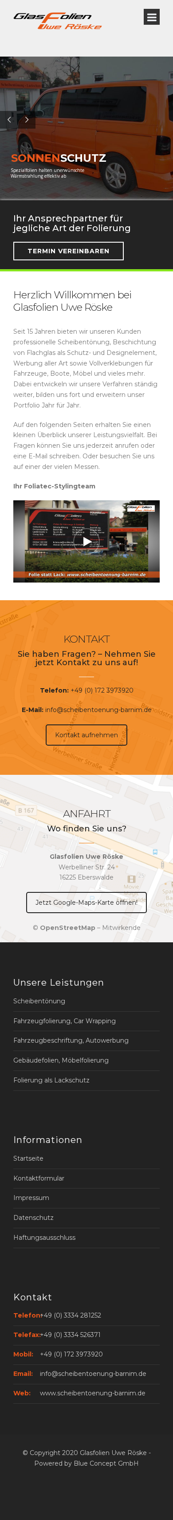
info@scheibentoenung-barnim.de (98, 710)
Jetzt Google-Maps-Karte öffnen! (86, 903)
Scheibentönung (39, 1001)
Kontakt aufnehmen (86, 735)
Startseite (28, 1158)
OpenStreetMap (67, 928)
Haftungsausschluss (44, 1238)
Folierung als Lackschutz (51, 1080)
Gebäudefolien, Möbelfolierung (61, 1060)
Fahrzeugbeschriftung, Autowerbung (71, 1040)
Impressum (31, 1198)
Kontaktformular (38, 1178)
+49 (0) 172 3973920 (102, 690)
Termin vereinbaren (69, 251)
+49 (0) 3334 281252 (70, 1315)
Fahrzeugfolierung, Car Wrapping (64, 1021)
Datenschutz (33, 1218)
